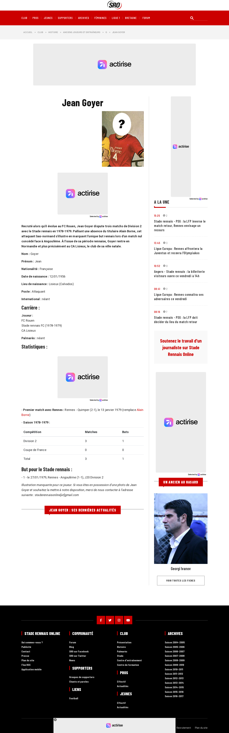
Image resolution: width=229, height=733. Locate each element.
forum (146, 18)
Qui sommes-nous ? (32, 642)
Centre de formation (128, 665)
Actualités (122, 686)
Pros (36, 18)
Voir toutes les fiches (180, 580)
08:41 (157, 289)
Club (24, 18)
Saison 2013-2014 (174, 683)
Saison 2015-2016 (174, 692)
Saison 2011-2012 (174, 674)
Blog (71, 647)
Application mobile (31, 669)
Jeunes (48, 18)
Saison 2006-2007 (175, 651)
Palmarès (122, 651)
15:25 (157, 215)
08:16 (157, 312)
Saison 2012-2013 (174, 678)
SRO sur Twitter (77, 656)
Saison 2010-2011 (174, 669)
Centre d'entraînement (129, 660)
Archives (83, 18)
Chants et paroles (79, 682)
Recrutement (184, 727)
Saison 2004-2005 (175, 642)
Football (73, 698)
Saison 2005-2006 (175, 647)
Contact (25, 651)
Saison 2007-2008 (175, 656)
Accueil (27, 32)
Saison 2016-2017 (174, 696)
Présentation (124, 642)
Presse (25, 656)
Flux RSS (26, 665)
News (72, 660)
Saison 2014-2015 (174, 687)
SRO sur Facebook (79, 651)
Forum (72, 642)
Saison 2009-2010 (174, 665)
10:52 (157, 266)
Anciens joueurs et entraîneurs (81, 32)
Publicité (26, 647)
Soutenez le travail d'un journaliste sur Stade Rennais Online (181, 347)
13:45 (157, 243)
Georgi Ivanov (181, 568)
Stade (120, 656)
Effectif (121, 682)
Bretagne (131, 18)
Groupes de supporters (81, 677)
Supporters (65, 18)
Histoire (53, 32)
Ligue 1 (116, 18)
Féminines (100, 18)
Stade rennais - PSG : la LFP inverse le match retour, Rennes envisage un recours (180, 225)
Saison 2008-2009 (175, 660)
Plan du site (27, 660)
